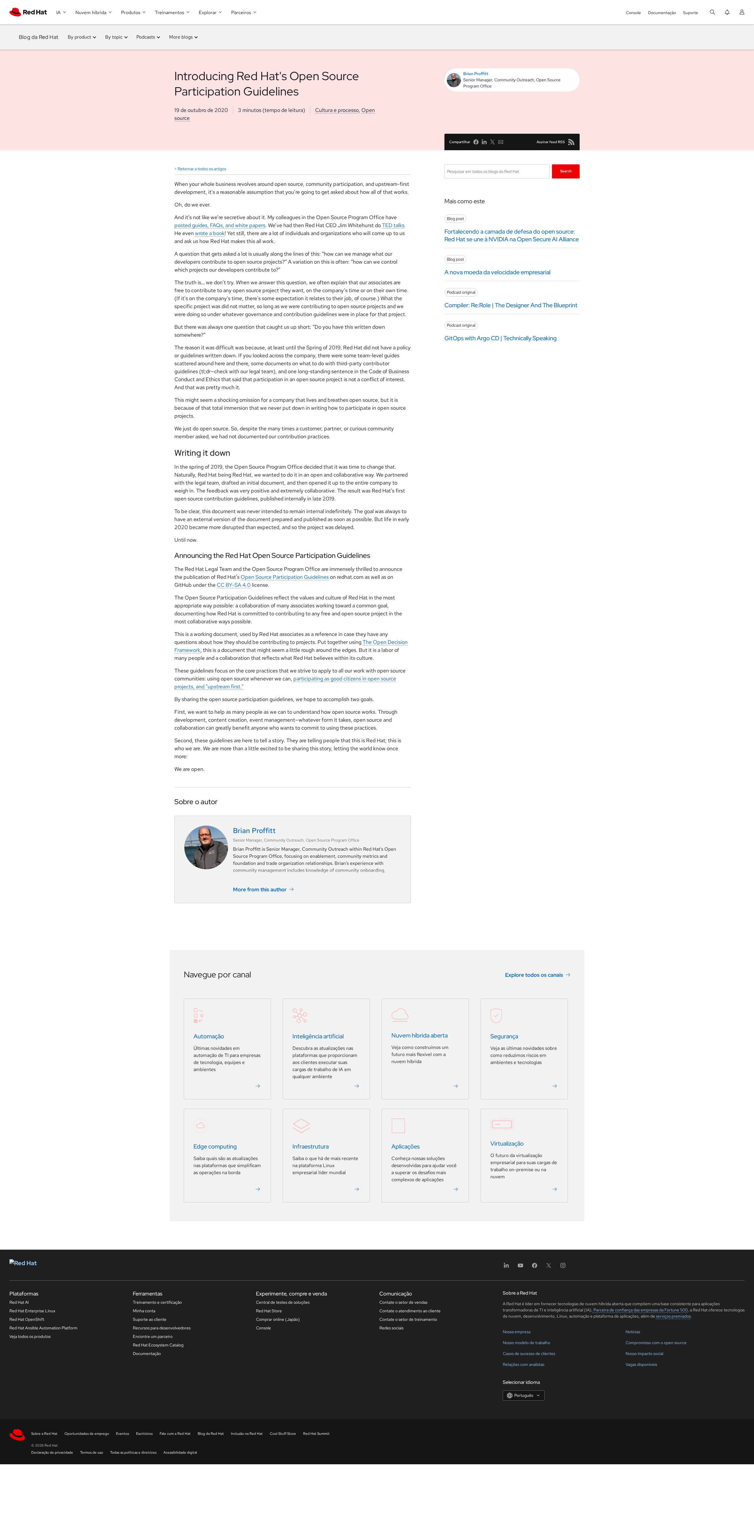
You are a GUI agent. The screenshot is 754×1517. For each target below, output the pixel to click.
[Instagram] (562, 1267)
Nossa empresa (516, 1331)
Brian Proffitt (475, 73)
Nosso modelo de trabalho (526, 1342)
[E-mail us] (500, 142)
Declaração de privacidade (52, 1452)
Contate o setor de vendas (403, 1302)
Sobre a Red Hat (44, 1433)
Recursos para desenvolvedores (162, 1328)
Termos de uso (91, 1452)
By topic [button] (114, 37)
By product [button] (79, 37)
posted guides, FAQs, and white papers (219, 225)
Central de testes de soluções (283, 1302)
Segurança (504, 1036)
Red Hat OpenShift (26, 1319)
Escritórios (144, 1433)
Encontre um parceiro (153, 1336)
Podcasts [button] (145, 37)
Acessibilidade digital (180, 1452)
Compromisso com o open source (656, 1342)
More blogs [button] (181, 37)
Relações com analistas (523, 1364)
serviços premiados (673, 1316)
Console (633, 12)
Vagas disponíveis (641, 1364)
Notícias (633, 1331)
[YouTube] (520, 1267)
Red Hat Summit (316, 1433)
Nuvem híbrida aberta (419, 1035)
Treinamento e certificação (157, 1302)
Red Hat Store (269, 1310)
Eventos (122, 1433)
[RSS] (571, 142)
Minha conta (144, 1310)
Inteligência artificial (318, 1036)
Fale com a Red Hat (175, 1433)
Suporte (690, 12)
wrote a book (210, 233)
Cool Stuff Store (283, 1433)
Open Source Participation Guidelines (285, 577)
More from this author (260, 889)
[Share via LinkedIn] (484, 142)
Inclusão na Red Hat (247, 1433)
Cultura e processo (337, 110)
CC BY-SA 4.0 (234, 584)
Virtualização (507, 1143)
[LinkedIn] (506, 1267)
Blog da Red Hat (38, 37)
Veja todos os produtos (30, 1336)
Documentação (662, 12)
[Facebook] (534, 1267)
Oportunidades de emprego (87, 1433)
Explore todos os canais (534, 974)
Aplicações (405, 1146)
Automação (209, 1036)
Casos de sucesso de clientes (529, 1353)
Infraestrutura (310, 1146)
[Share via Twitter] (492, 142)
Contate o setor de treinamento (408, 1319)
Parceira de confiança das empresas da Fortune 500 (640, 1310)
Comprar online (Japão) (278, 1319)
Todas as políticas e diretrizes (133, 1452)
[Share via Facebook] (475, 142)
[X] (548, 1267)
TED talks (393, 225)
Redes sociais (391, 1328)
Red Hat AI (19, 1302)
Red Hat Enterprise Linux (32, 1310)
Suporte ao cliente (149, 1319)
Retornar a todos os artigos (202, 168)
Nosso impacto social (644, 1353)
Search (566, 171)
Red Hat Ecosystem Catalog (158, 1345)
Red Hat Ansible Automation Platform (43, 1328)
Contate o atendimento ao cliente (410, 1310)
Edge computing (215, 1146)
